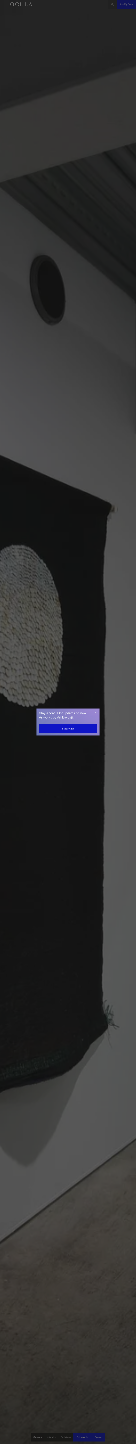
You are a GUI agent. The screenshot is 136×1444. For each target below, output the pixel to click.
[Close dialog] (95, 712)
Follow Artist (68, 728)
